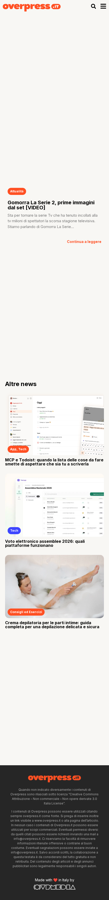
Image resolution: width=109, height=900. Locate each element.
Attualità (17, 191)
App (13, 449)
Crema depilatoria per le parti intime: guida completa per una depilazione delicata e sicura (52, 624)
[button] (93, 6)
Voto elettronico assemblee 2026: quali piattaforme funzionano (45, 543)
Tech (22, 449)
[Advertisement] (54, 69)
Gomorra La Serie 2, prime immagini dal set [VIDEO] (51, 205)
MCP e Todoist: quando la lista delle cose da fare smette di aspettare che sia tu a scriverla (54, 461)
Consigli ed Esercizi (26, 612)
